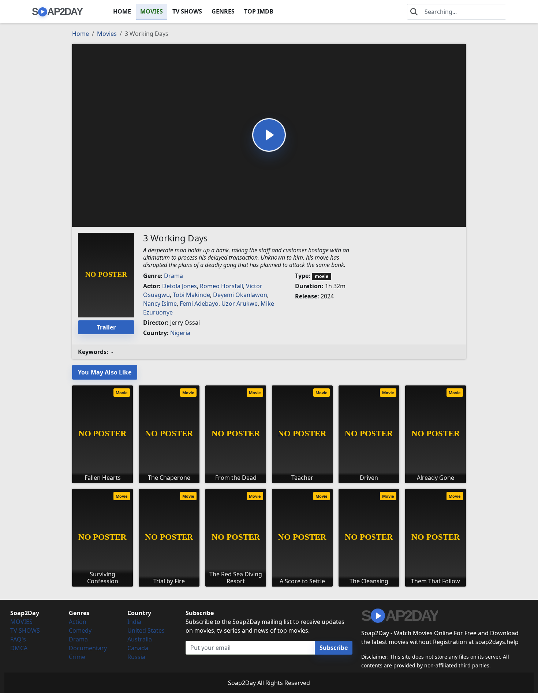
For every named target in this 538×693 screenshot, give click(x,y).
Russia (136, 657)
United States (146, 630)
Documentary (88, 648)
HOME (122, 11)
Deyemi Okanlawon (240, 295)
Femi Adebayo (199, 304)
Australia (139, 639)
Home (80, 34)
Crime (77, 657)
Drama (173, 276)
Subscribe (334, 648)
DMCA (18, 648)
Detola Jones (179, 286)
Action (77, 622)
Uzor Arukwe (239, 304)
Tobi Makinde (191, 295)
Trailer (106, 327)
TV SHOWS (187, 11)
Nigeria (180, 333)
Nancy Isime (160, 304)
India (134, 622)
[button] (269, 135)
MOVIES (151, 11)
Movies (107, 34)
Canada (137, 648)
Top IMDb (258, 11)
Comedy (80, 630)
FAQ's (18, 639)
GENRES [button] (223, 11)
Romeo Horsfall (221, 286)
